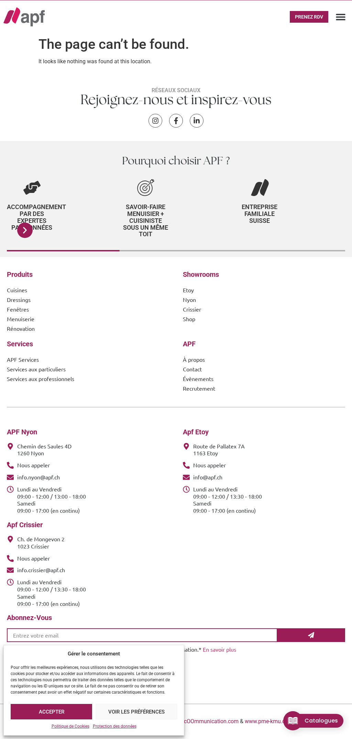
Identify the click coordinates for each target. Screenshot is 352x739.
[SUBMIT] (311, 635)
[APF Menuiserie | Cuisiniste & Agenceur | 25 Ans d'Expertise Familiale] (24, 16)
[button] (341, 17)
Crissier (192, 309)
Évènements (198, 378)
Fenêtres (18, 309)
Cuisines (17, 289)
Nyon (189, 299)
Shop (189, 318)
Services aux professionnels (40, 378)
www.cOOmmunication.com (204, 721)
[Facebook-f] (176, 121)
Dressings (19, 299)
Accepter (51, 712)
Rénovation (21, 328)
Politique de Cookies (70, 726)
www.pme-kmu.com (269, 721)
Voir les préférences (136, 712)
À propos (194, 359)
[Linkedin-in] (197, 121)
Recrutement (199, 388)
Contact (192, 369)
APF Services (23, 359)
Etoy (188, 289)
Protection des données (114, 726)
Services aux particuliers (36, 369)
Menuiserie (20, 318)
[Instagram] (155, 121)
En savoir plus (219, 649)
